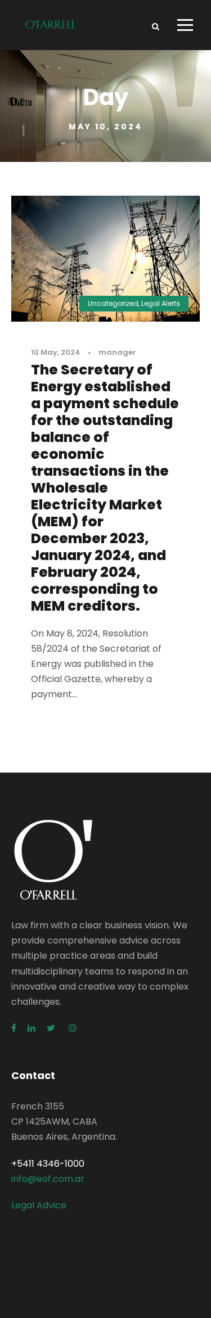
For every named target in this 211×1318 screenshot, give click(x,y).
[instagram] (73, 1028)
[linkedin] (31, 1028)
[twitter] (52, 1028)
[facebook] (13, 1028)
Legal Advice (38, 1205)
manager (117, 352)
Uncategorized (113, 303)
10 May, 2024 (55, 352)
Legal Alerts (160, 303)
